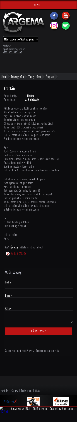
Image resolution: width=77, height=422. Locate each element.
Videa (38, 390)
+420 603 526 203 (12, 52)
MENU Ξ (38, 5)
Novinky (4, 390)
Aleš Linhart (68, 408)
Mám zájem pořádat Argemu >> (20, 39)
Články (14, 390)
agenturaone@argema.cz (14, 49)
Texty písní (26, 390)
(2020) (18, 253)
